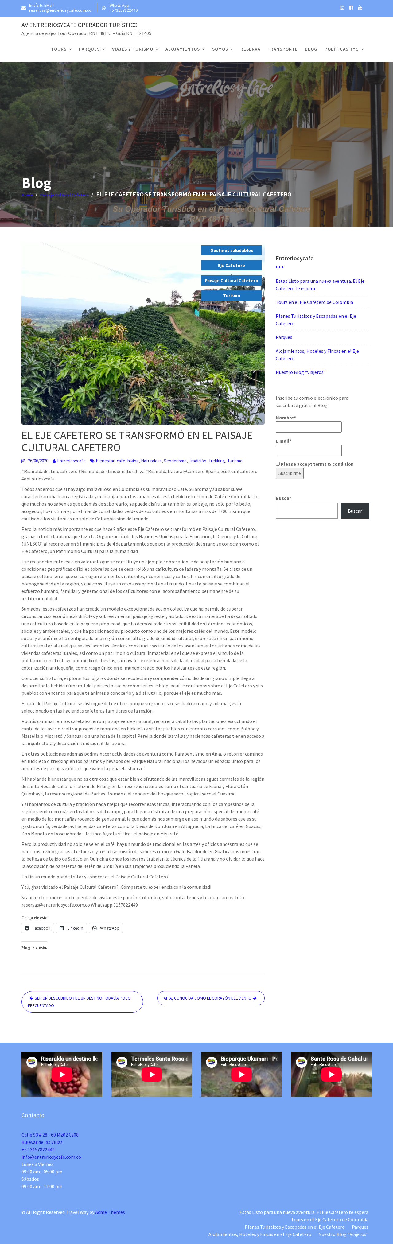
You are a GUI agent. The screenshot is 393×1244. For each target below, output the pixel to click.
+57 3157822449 (38, 1149)
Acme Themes (110, 1212)
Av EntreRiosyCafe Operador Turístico (79, 25)
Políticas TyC (342, 49)
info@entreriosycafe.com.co (51, 1157)
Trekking (216, 461)
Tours (59, 49)
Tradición (197, 461)
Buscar (283, 498)
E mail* (283, 441)
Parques (89, 49)
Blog (311, 49)
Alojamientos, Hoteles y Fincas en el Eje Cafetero (259, 1234)
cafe (121, 461)
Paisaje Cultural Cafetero (231, 280)
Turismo (231, 295)
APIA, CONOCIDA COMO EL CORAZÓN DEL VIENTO (207, 998)
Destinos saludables (231, 250)
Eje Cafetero (231, 265)
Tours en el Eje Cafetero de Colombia (314, 302)
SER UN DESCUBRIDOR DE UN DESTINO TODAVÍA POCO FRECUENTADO (79, 1001)
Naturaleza (151, 461)
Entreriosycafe (71, 461)
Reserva (250, 49)
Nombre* (286, 417)
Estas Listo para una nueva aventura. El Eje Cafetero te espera (303, 1212)
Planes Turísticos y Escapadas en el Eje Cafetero (295, 1227)
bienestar (105, 461)
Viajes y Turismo (132, 49)
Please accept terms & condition (317, 464)
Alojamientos (182, 49)
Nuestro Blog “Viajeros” (301, 372)
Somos (220, 49)
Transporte (282, 49)
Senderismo (175, 461)
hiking (133, 461)
